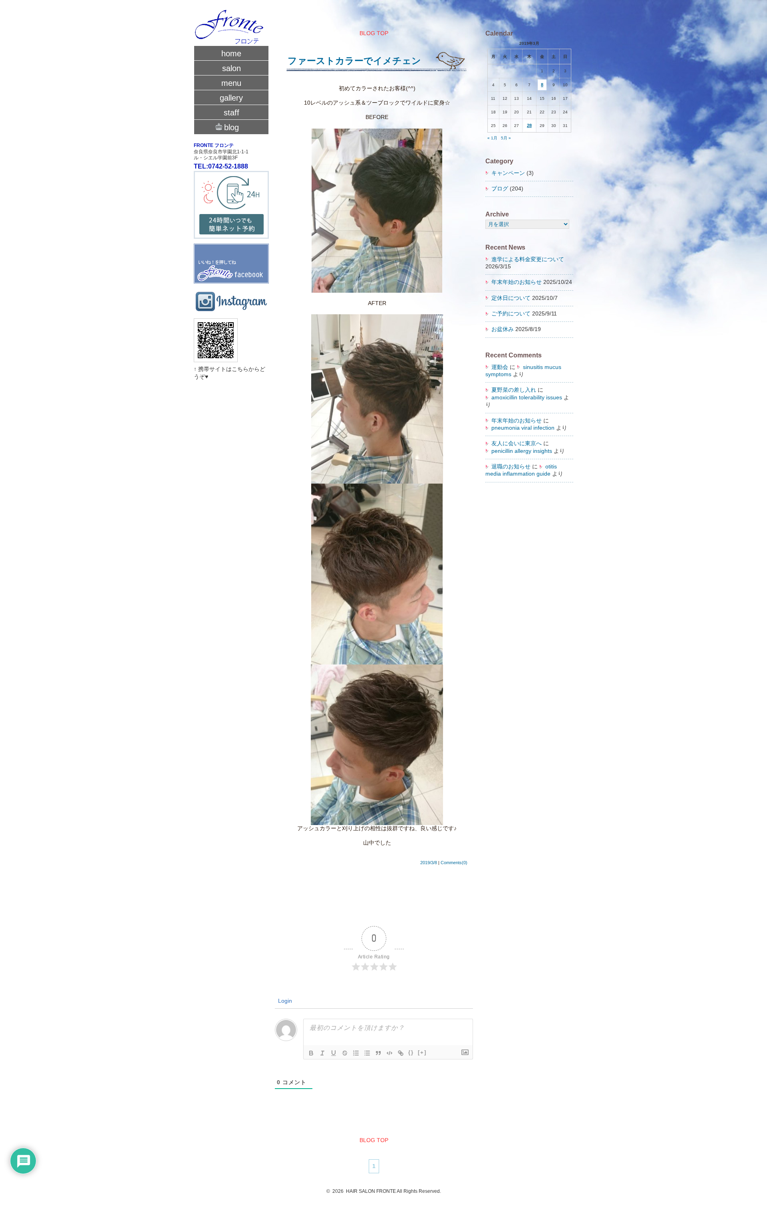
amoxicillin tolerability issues (526, 398)
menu (231, 83)
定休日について (511, 298)
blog (231, 127)
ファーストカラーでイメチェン (354, 61)
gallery (231, 97)
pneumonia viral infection (522, 428)
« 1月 (492, 138)
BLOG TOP (374, 33)
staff (231, 112)
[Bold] (311, 1053)
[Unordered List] (367, 1053)
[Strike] (344, 1053)
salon (231, 68)
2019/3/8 (428, 862)
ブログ (499, 189)
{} (411, 1052)
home (231, 53)
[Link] (400, 1053)
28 (529, 125)
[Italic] (322, 1053)
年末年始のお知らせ (516, 282)
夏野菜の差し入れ (513, 390)
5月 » (506, 138)
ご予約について (511, 314)
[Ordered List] (356, 1053)
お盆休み (502, 329)
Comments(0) (454, 862)
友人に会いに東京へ (516, 443)
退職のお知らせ (511, 467)
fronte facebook (231, 260)
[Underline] (333, 1053)
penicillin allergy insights (521, 451)
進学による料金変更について (527, 259)
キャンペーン (508, 173)
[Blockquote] (378, 1053)
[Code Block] (389, 1053)
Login (284, 1001)
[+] (422, 1052)
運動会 (499, 367)
